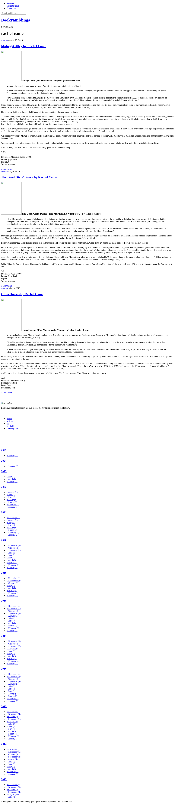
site (8, 423)
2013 (4, 779)
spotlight (10, 426)
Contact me (11, 8)
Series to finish (13, 6)
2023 (4, 471)
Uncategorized (13, 428)
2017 (4, 636)
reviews (4, 40)
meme (9, 418)
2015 (4, 706)
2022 (4, 486)
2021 (4, 512)
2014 (4, 744)
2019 (4, 572)
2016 (4, 668)
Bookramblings (15, 20)
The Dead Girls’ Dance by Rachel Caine (29, 177)
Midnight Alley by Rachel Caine (23, 46)
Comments (6, 169)
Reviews (10, 3)
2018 (4, 600)
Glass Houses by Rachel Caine (22, 294)
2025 (4, 450)
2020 (4, 540)
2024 (4, 460)
